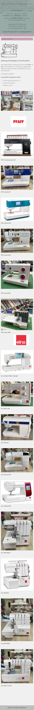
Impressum (10, 707)
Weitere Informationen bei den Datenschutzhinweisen (17, 18)
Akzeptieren (6, 15)
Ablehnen (17, 15)
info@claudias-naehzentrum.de (17, 26)
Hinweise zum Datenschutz (20, 707)
